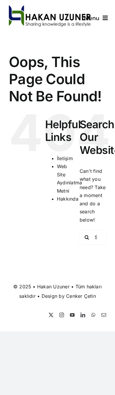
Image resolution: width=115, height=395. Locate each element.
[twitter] (51, 315)
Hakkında (67, 199)
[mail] (103, 315)
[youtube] (72, 315)
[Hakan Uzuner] (50, 8)
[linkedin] (82, 315)
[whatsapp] (93, 315)
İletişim (65, 158)
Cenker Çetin (81, 296)
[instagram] (61, 315)
